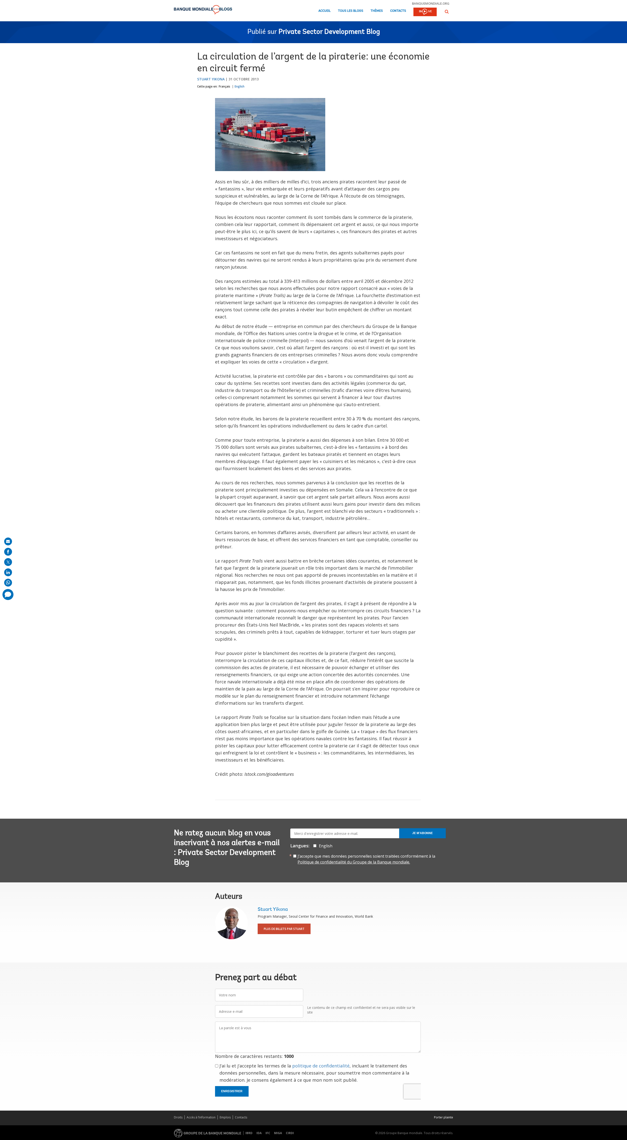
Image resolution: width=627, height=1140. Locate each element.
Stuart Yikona (211, 79)
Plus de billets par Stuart (284, 929)
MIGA (278, 1133)
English (239, 86)
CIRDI (290, 1133)
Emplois (225, 1117)
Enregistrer (231, 1091)
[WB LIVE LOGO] (425, 12)
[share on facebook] (8, 552)
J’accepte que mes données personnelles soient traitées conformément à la (366, 859)
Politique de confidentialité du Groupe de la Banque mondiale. (354, 862)
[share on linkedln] (8, 572)
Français (224, 86)
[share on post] (8, 562)
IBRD (249, 1133)
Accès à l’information (201, 1117)
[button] (447, 12)
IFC (267, 1133)
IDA (259, 1133)
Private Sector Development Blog (329, 32)
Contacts (398, 11)
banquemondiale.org (430, 3)
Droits (178, 1117)
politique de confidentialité (321, 1066)
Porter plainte (443, 1117)
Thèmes (377, 11)
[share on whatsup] (8, 583)
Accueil (324, 11)
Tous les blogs (350, 11)
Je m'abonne (422, 833)
